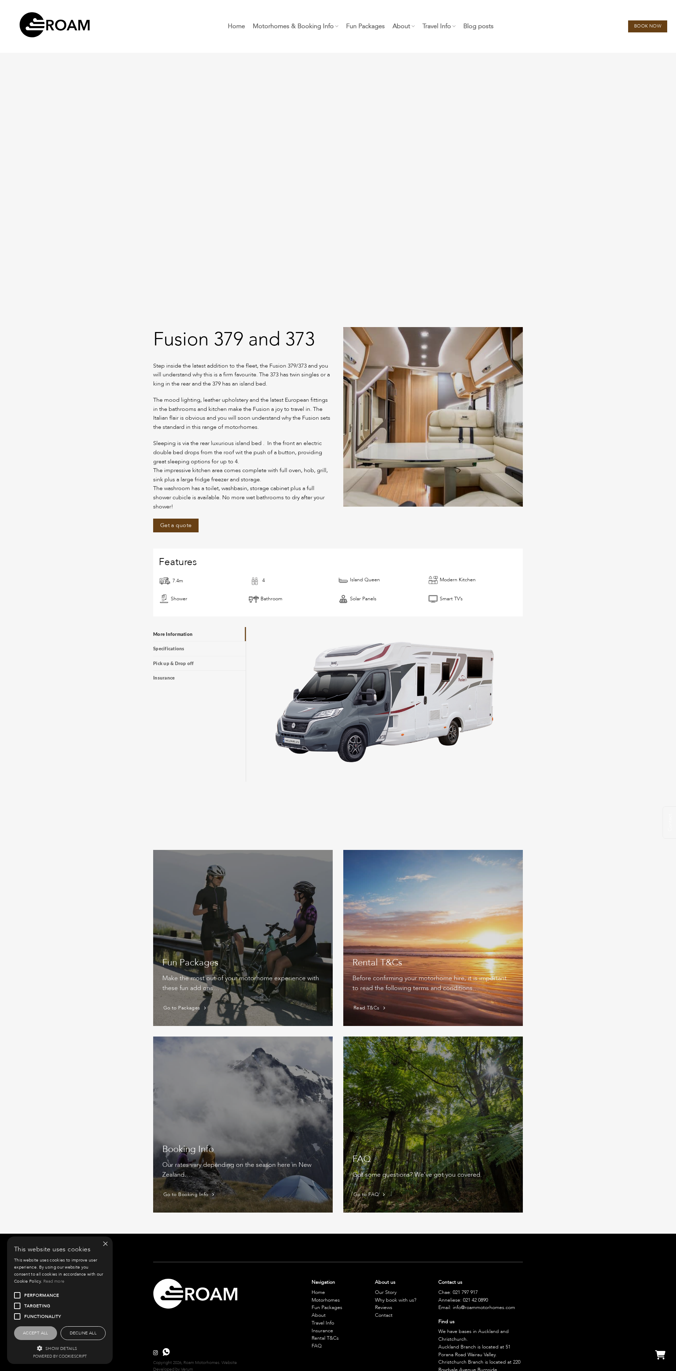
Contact (384, 1315)
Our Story (385, 1292)
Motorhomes (326, 1300)
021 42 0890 (475, 1300)
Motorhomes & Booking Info (293, 26)
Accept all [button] (35, 1333)
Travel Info (437, 26)
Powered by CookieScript (60, 1356)
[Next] (519, 416)
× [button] (104, 1244)
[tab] (199, 634)
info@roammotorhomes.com (484, 1307)
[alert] (60, 1300)
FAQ (317, 1345)
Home (236, 26)
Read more (54, 1281)
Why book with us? (395, 1300)
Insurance (322, 1330)
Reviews (383, 1307)
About (401, 26)
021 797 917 (465, 1292)
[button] (60, 1348)
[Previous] (347, 416)
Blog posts (478, 26)
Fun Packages (365, 26)
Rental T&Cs (325, 1338)
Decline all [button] (83, 1333)
